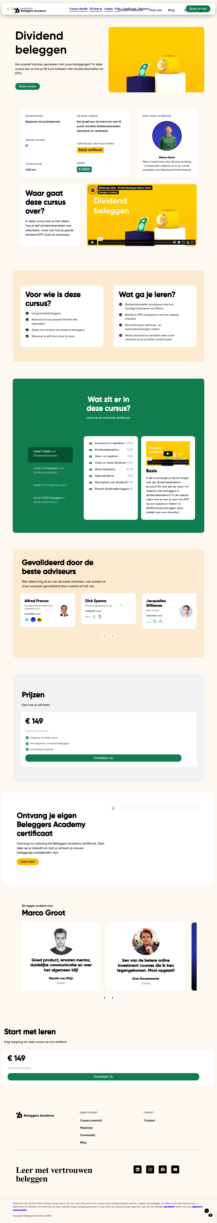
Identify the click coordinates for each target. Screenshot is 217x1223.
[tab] (50, 455)
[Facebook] (163, 1169)
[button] (104, 636)
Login (188, 10)
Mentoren (86, 1128)
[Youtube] (175, 1169)
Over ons (155, 10)
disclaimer (169, 1207)
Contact (149, 1120)
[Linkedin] (138, 1169)
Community (87, 1135)
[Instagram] (150, 1169)
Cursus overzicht (131, 10)
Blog (171, 10)
